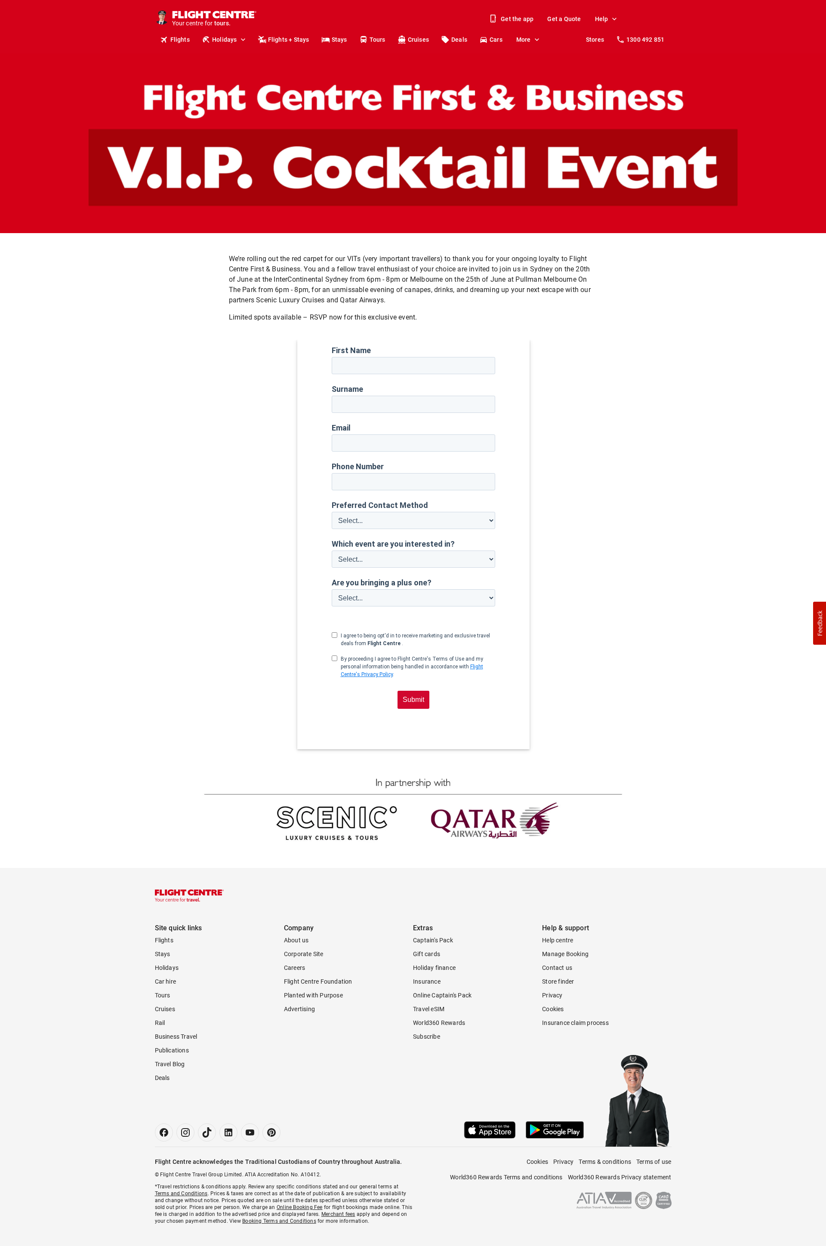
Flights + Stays (288, 39)
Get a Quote (564, 18)
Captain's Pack (433, 940)
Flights (180, 39)
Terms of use (653, 1161)
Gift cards (426, 954)
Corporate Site (304, 954)
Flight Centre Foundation (318, 981)
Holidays (224, 39)
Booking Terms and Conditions (279, 1221)
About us (296, 940)
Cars (496, 39)
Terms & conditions (605, 1161)
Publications (172, 1050)
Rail (160, 1022)
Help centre (557, 940)
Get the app (517, 18)
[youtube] (250, 1132)
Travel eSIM (428, 1009)
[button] (819, 623)
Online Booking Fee (300, 1207)
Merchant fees (338, 1214)
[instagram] (185, 1132)
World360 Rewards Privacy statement (620, 1177)
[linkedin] (228, 1132)
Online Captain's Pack (442, 995)
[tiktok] (207, 1132)
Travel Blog (170, 1064)
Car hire (165, 981)
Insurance (427, 981)
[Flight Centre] (189, 895)
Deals (459, 39)
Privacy (552, 995)
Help (601, 18)
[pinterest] (271, 1132)
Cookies (553, 1009)
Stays (339, 39)
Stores (595, 39)
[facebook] (164, 1132)
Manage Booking (565, 954)
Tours (377, 39)
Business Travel (176, 1036)
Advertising (299, 1009)
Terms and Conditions (181, 1194)
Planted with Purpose (313, 995)
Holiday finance (434, 967)
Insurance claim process (575, 1022)
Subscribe (426, 1036)
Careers (294, 967)
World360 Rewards (439, 1022)
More (523, 39)
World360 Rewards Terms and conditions (506, 1177)
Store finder (558, 981)
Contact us (557, 967)
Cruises (418, 39)
